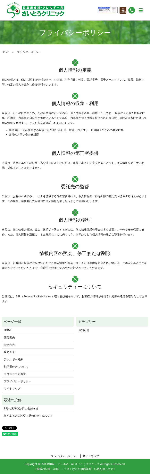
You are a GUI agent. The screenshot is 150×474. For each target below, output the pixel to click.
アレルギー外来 (13, 359)
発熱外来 (9, 352)
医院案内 (9, 337)
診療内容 (9, 344)
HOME (5, 52)
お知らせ (83, 330)
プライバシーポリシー (17, 381)
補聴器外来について (16, 366)
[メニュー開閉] (141, 10)
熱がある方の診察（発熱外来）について (28, 415)
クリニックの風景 (15, 373)
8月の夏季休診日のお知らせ (21, 408)
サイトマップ (12, 388)
